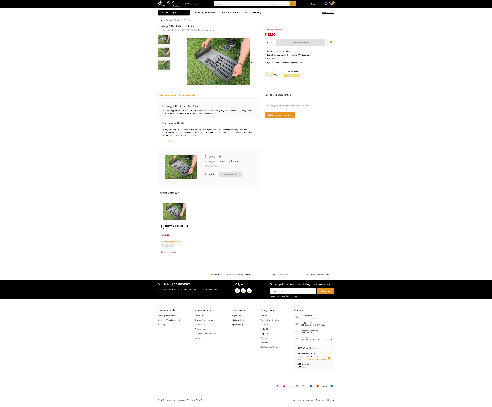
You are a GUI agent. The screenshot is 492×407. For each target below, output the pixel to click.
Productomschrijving (167, 95)
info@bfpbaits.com (309, 323)
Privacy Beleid (201, 324)
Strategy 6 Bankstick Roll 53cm (174, 227)
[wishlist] (326, 4)
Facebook (237, 290)
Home (160, 20)
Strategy (166, 30)
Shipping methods (187, 95)
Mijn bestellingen (238, 320)
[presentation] (252, 62)
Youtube (249, 290)
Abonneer (325, 291)
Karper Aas (265, 333)
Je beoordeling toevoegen (207, 30)
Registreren (236, 315)
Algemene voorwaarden (205, 320)
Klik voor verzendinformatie (171, 242)
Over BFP (199, 315)
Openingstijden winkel (206, 12)
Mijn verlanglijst (238, 324)
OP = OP (264, 324)
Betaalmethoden (202, 329)
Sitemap (330, 400)
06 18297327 (306, 316)
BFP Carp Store (191, 4)
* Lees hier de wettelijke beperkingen (284, 296)
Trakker (263, 315)
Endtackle (264, 329)
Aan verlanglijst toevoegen (330, 42)
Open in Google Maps (316, 359)
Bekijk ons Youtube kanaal (234, 12)
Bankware (264, 342)
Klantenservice (328, 13)
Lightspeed (181, 400)
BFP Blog (257, 12)
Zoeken (293, 3)
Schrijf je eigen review (279, 115)
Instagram (243, 290)
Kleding (263, 338)
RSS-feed (320, 400)
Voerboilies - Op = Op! (269, 320)
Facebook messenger (310, 330)
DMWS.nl (200, 400)
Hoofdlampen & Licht (269, 347)
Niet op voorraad (301, 42)
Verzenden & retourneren (205, 333)
